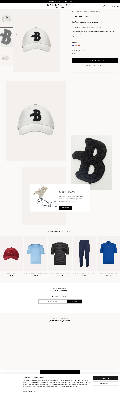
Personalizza (104, 383)
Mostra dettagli (27, 391)
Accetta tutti (105, 378)
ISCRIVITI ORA (65, 208)
